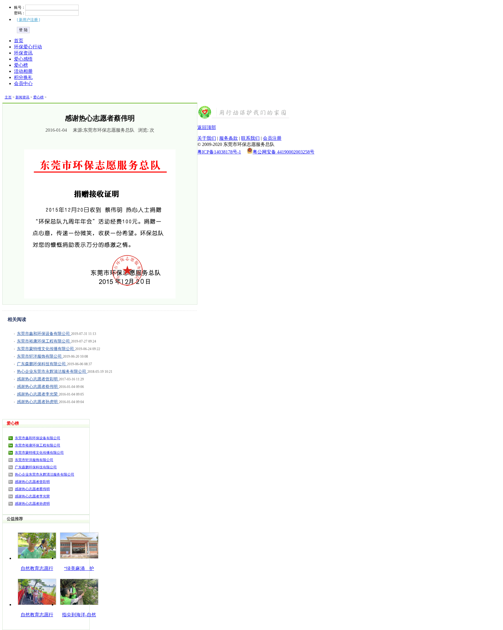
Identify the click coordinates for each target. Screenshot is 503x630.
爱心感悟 (23, 59)
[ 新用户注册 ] (28, 19)
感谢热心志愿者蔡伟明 (38, 386)
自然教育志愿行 (37, 568)
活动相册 (23, 71)
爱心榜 (21, 65)
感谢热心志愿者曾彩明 (38, 379)
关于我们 (206, 138)
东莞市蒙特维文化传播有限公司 (46, 349)
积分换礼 (23, 77)
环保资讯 (23, 52)
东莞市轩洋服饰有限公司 (40, 356)
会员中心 (23, 83)
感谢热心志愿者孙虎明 (38, 402)
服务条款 (228, 138)
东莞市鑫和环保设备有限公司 (44, 333)
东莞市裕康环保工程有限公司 (44, 341)
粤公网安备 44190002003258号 (283, 151)
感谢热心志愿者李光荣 (38, 394)
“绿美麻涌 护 (79, 568)
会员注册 (272, 138)
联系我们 (250, 138)
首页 (18, 40)
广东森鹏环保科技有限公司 (42, 364)
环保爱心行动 (28, 46)
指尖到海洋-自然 (79, 614)
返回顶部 (206, 127)
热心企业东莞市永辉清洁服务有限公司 (52, 371)
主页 (8, 97)
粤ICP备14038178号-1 (219, 151)
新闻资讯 (22, 97)
